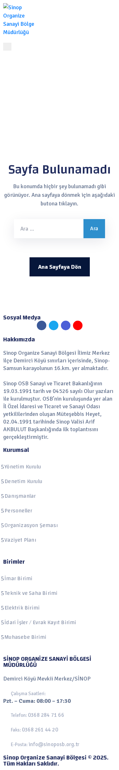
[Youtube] (78, 325)
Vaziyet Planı (20, 540)
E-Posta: (45, 744)
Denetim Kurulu (23, 481)
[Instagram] (65, 325)
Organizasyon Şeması (31, 525)
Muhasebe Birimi (25, 637)
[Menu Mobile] (7, 47)
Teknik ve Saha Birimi (30, 593)
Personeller (18, 511)
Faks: (34, 730)
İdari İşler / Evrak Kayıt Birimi (40, 622)
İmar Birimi (18, 578)
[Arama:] (48, 228)
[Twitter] (53, 325)
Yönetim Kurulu (22, 467)
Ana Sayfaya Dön (59, 266)
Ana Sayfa (22, 96)
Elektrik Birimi (22, 608)
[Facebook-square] (41, 325)
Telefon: (37, 715)
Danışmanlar (20, 496)
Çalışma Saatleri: (28, 693)
